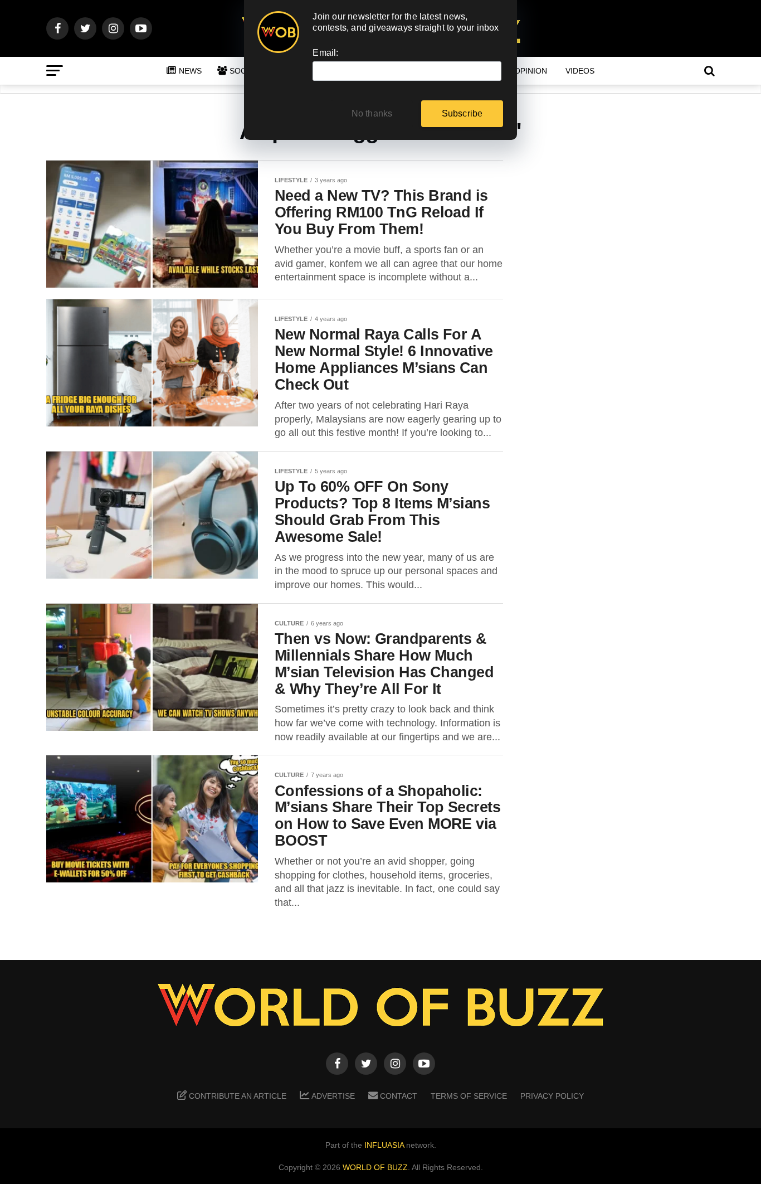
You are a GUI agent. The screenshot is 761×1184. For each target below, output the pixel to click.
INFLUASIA (384, 1145)
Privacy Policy (552, 1095)
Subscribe (462, 113)
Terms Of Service (469, 1095)
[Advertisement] (625, 335)
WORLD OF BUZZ (375, 1167)
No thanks (372, 113)
